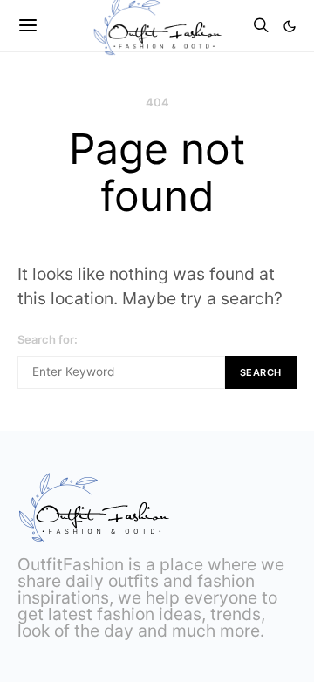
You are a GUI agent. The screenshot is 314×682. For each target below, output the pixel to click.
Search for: (47, 339)
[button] (290, 26)
